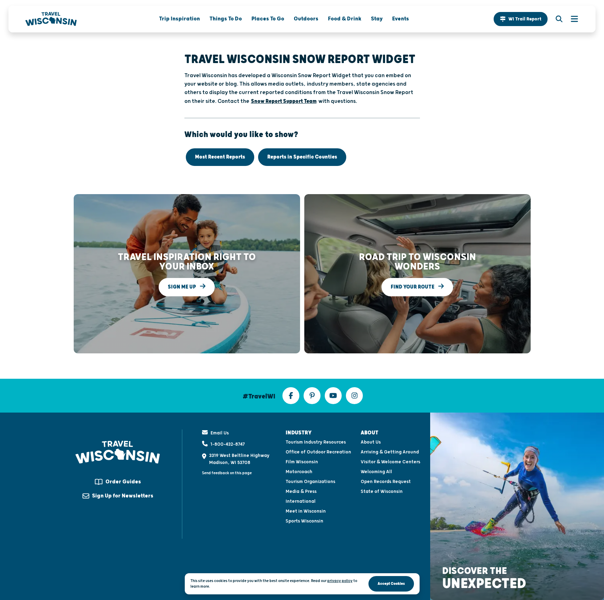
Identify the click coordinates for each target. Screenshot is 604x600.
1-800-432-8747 (228, 444)
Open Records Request (386, 481)
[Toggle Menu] (571, 19)
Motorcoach (299, 472)
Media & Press (301, 491)
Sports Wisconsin (304, 521)
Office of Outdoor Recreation (318, 452)
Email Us (220, 433)
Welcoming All (376, 472)
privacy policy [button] (340, 581)
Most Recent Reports (220, 157)
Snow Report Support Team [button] (284, 101)
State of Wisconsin (382, 491)
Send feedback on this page (227, 473)
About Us (371, 442)
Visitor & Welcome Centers (390, 462)
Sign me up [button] (182, 287)
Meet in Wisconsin (306, 511)
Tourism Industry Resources (316, 442)
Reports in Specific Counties (302, 157)
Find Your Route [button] (413, 287)
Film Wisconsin (302, 462)
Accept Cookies (391, 583)
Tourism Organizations (310, 481)
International (301, 501)
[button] (521, 19)
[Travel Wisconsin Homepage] (51, 19)
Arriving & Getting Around (390, 452)
